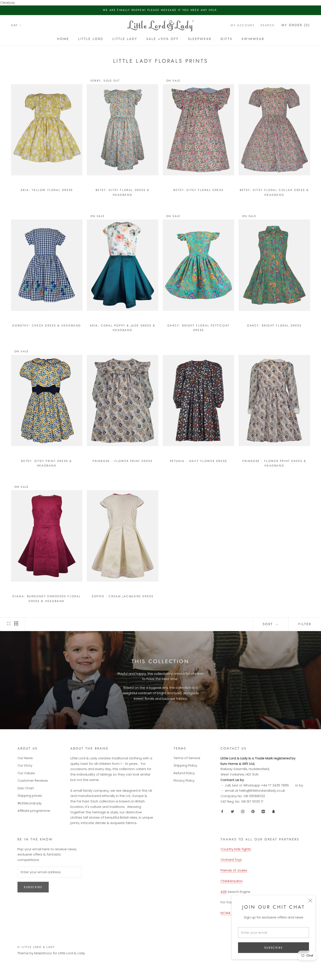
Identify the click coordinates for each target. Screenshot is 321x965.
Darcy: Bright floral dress (274, 325)
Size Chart (25, 788)
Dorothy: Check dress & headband (46, 325)
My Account (242, 25)
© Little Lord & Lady (36, 947)
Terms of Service (187, 758)
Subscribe (273, 948)
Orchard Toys (231, 859)
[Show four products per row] (16, 623)
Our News (25, 758)
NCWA (226, 913)
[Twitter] (232, 811)
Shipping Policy (185, 765)
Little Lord (90, 38)
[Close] (310, 901)
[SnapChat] (273, 811)
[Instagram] (242, 811)
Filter (304, 624)
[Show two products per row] (9, 623)
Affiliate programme (33, 810)
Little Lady (124, 38)
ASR (224, 891)
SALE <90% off (162, 38)
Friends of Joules (234, 870)
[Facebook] (222, 811)
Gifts (226, 38)
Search (267, 25)
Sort (269, 624)
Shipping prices (29, 795)
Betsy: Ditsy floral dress (198, 190)
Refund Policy (184, 773)
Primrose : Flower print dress (122, 461)
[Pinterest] (253, 811)
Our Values (26, 773)
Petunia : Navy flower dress (198, 461)
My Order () (295, 25)
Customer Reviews (32, 780)
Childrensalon (232, 881)
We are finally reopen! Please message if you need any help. (160, 10)
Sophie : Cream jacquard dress (122, 596)
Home (63, 38)
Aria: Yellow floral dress (47, 190)
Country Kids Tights (236, 849)
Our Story (24, 765)
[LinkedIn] (263, 811)
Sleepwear (199, 38)
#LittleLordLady (29, 803)
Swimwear (253, 38)
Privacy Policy (184, 780)
